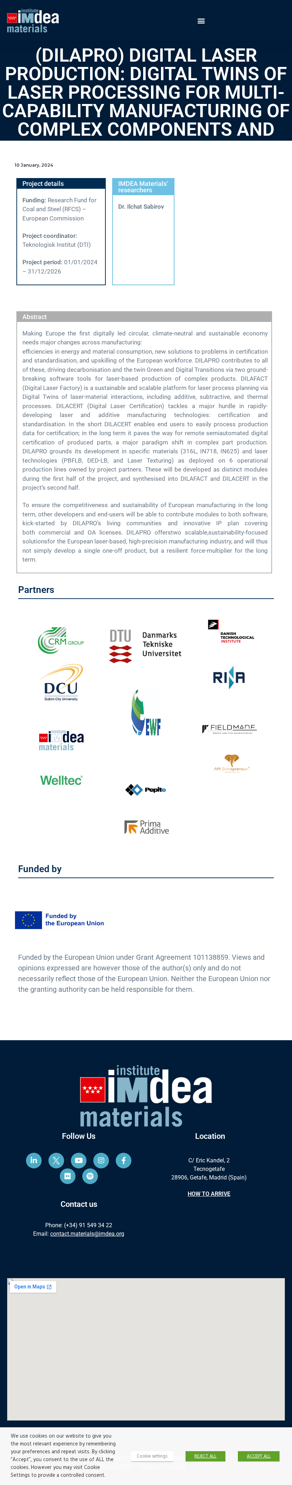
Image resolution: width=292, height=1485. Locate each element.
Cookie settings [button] (152, 1456)
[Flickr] (67, 1176)
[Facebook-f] (123, 1160)
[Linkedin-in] (34, 1160)
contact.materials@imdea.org (87, 1233)
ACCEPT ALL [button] (259, 1456)
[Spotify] (90, 1176)
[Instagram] (101, 1160)
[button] (201, 20)
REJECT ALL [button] (205, 1456)
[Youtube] (79, 1160)
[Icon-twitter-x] (56, 1160)
